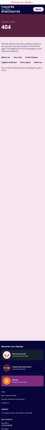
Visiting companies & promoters (13, 399)
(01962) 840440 (6, 425)
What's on (5, 57)
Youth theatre (31, 57)
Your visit (18, 57)
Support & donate (9, 62)
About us (38, 62)
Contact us (5, 403)
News (3, 392)
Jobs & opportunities (8, 395)
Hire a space (25, 62)
